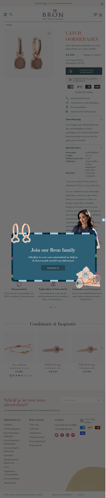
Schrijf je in (53, 267)
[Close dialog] (103, 220)
